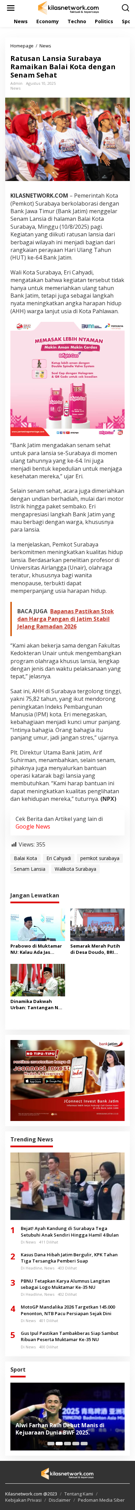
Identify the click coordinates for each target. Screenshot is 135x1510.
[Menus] (10, 8)
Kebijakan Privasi (23, 1500)
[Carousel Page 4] (75, 1443)
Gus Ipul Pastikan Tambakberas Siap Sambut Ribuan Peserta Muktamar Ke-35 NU (69, 1336)
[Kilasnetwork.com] (69, 7)
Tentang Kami (78, 1494)
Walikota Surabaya (75, 869)
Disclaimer (60, 1500)
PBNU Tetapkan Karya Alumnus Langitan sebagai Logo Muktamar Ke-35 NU (65, 1284)
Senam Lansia (29, 869)
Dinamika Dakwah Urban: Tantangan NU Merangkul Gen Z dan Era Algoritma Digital (36, 1004)
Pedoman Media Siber (101, 1500)
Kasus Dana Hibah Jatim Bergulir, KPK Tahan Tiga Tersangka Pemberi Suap (69, 1257)
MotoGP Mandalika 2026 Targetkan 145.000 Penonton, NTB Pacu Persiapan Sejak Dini (68, 1310)
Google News (33, 826)
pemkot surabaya (99, 858)
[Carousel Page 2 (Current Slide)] (59, 1443)
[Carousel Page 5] (84, 1443)
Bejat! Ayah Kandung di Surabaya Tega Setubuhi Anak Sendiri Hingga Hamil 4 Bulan (70, 1231)
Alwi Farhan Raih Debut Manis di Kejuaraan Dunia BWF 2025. (60, 1429)
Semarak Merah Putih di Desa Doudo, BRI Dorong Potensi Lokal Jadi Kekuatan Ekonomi (97, 949)
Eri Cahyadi (58, 858)
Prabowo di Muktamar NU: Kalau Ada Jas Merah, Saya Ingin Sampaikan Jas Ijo (36, 949)
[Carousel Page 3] (67, 1443)
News (15, 88)
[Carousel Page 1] (50, 1443)
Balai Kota (25, 858)
